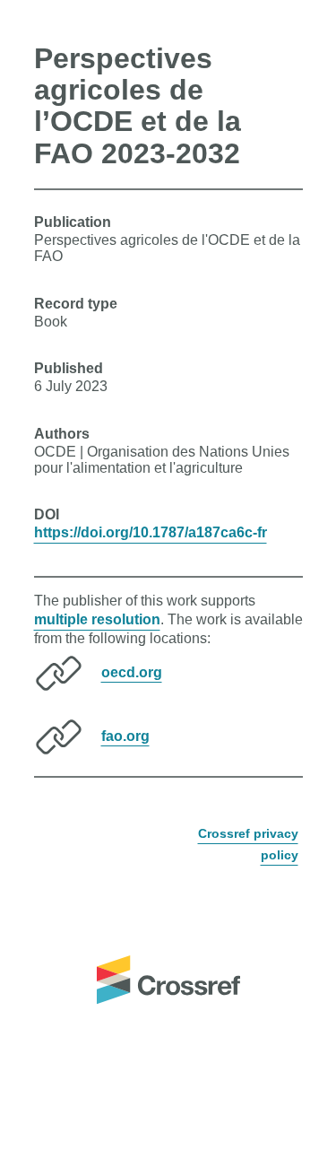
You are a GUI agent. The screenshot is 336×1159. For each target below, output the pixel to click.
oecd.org (131, 671)
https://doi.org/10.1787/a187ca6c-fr (150, 532)
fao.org (125, 735)
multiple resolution (97, 619)
